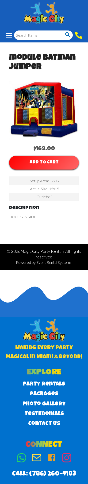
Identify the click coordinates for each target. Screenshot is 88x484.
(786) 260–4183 (52, 474)
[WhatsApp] (21, 459)
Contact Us (44, 424)
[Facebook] (51, 459)
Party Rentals (44, 384)
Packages (44, 394)
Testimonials (44, 414)
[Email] (36, 459)
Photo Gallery (44, 404)
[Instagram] (66, 459)
